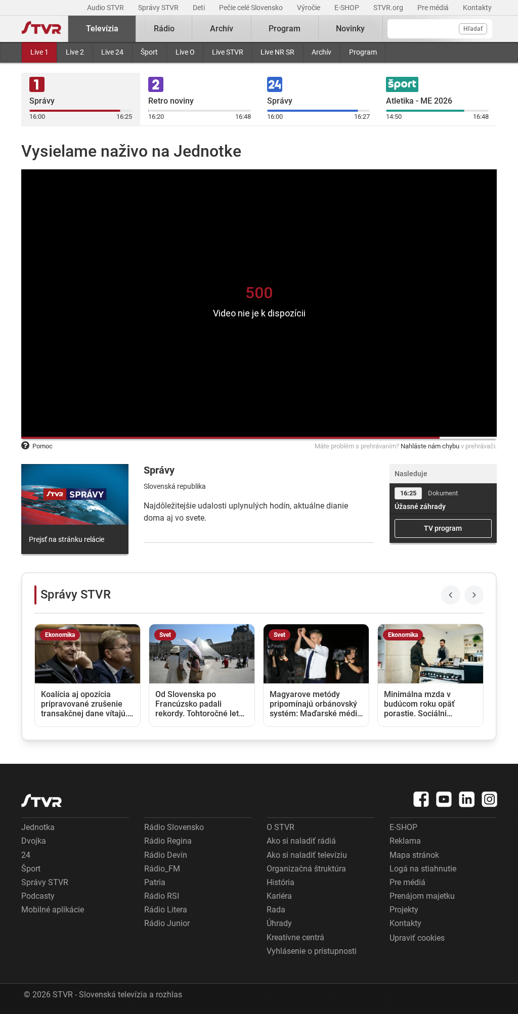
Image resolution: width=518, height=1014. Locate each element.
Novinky (350, 28)
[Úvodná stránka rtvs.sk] (41, 29)
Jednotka (38, 827)
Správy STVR (159, 8)
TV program (443, 528)
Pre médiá (433, 8)
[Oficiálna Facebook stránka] (421, 799)
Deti (199, 8)
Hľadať (473, 28)
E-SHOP (347, 8)
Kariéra (279, 896)
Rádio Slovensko (174, 827)
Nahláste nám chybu (430, 446)
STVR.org (389, 8)
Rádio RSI (161, 896)
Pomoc (42, 446)
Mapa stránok (414, 855)
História (280, 882)
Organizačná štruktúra (306, 868)
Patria (154, 882)
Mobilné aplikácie (52, 909)
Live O (185, 52)
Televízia (102, 28)
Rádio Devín (165, 855)
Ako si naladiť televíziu (307, 855)
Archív (321, 52)
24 (25, 855)
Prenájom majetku (422, 896)
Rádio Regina (168, 841)
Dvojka (33, 841)
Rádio (164, 28)
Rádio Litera (165, 909)
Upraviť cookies (417, 938)
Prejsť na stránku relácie (66, 539)
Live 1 (39, 52)
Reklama (405, 841)
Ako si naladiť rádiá (301, 841)
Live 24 (112, 52)
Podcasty (38, 896)
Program (363, 52)
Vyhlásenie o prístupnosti (312, 951)
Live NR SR (277, 52)
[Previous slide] (450, 595)
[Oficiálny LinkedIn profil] (467, 799)
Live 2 (75, 52)
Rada (276, 909)
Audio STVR (106, 8)
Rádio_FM (162, 868)
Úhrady (279, 923)
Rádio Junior (167, 923)
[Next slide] (474, 595)
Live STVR (227, 52)
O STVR (280, 827)
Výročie (309, 8)
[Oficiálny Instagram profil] (490, 799)
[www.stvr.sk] (41, 800)
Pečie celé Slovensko (251, 8)
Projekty (404, 909)
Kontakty (477, 8)
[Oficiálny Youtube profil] (444, 799)
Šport (149, 52)
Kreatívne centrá (295, 937)
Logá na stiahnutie (423, 868)
